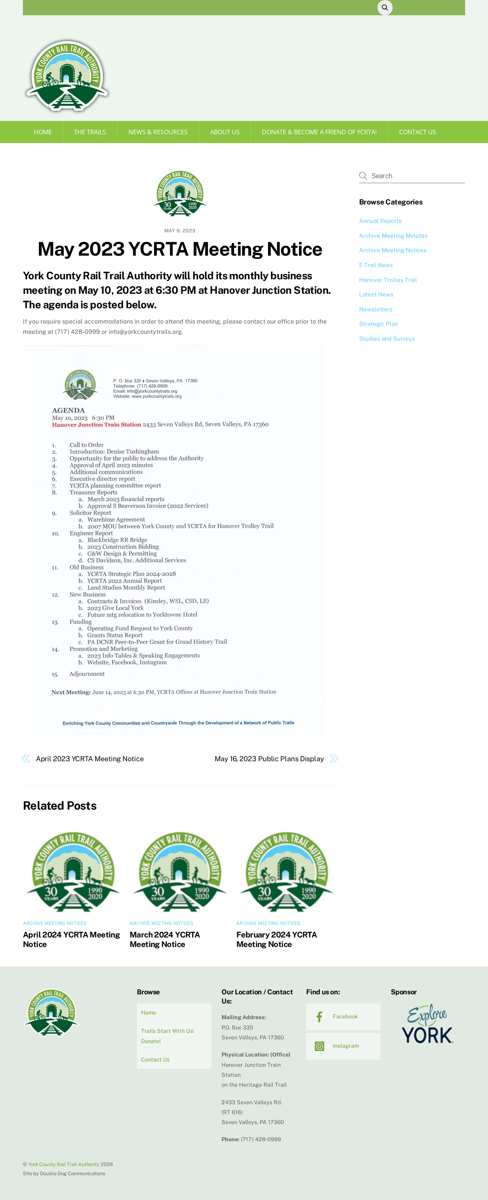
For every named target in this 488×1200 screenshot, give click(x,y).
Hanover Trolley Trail (388, 280)
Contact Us (417, 132)
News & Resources (158, 132)
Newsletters (376, 309)
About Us (225, 132)
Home (43, 132)
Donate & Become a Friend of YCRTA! (319, 132)
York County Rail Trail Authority (64, 1164)
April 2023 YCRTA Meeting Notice (90, 759)
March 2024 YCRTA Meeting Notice (165, 939)
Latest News (376, 294)
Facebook (344, 1016)
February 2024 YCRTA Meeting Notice (276, 939)
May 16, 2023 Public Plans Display (269, 759)
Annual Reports (380, 220)
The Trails (90, 132)
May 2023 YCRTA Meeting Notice (180, 249)
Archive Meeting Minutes (393, 235)
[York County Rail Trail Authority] (67, 112)
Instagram (345, 1045)
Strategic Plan (378, 324)
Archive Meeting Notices (55, 923)
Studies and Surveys (387, 338)
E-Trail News (376, 265)
